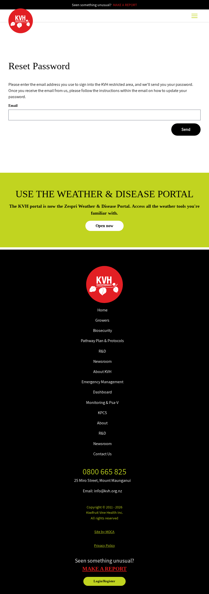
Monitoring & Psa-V (102, 402)
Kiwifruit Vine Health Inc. (104, 512)
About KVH (102, 371)
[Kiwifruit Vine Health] (104, 284)
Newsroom (102, 361)
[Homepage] (20, 20)
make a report (104, 569)
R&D (102, 351)
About (102, 423)
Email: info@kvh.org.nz (102, 491)
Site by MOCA (104, 531)
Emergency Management (102, 382)
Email (13, 105)
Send (185, 129)
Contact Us (102, 454)
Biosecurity (102, 330)
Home (102, 310)
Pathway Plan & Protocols (102, 340)
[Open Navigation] (194, 15)
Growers (102, 320)
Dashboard (102, 392)
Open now (104, 226)
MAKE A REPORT (125, 4)
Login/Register (104, 581)
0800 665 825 (104, 471)
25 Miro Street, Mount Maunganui (102, 480)
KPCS (102, 412)
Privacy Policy (104, 545)
